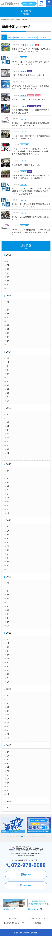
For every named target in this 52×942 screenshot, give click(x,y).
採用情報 (38, 923)
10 (33, 836)
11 (35, 836)
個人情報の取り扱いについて (14, 923)
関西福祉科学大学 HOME (7, 19)
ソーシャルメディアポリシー (38, 918)
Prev (4, 836)
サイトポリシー (13, 918)
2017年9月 (24, 19)
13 (41, 836)
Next (48, 836)
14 (44, 836)
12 (38, 836)
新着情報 (18, 19)
